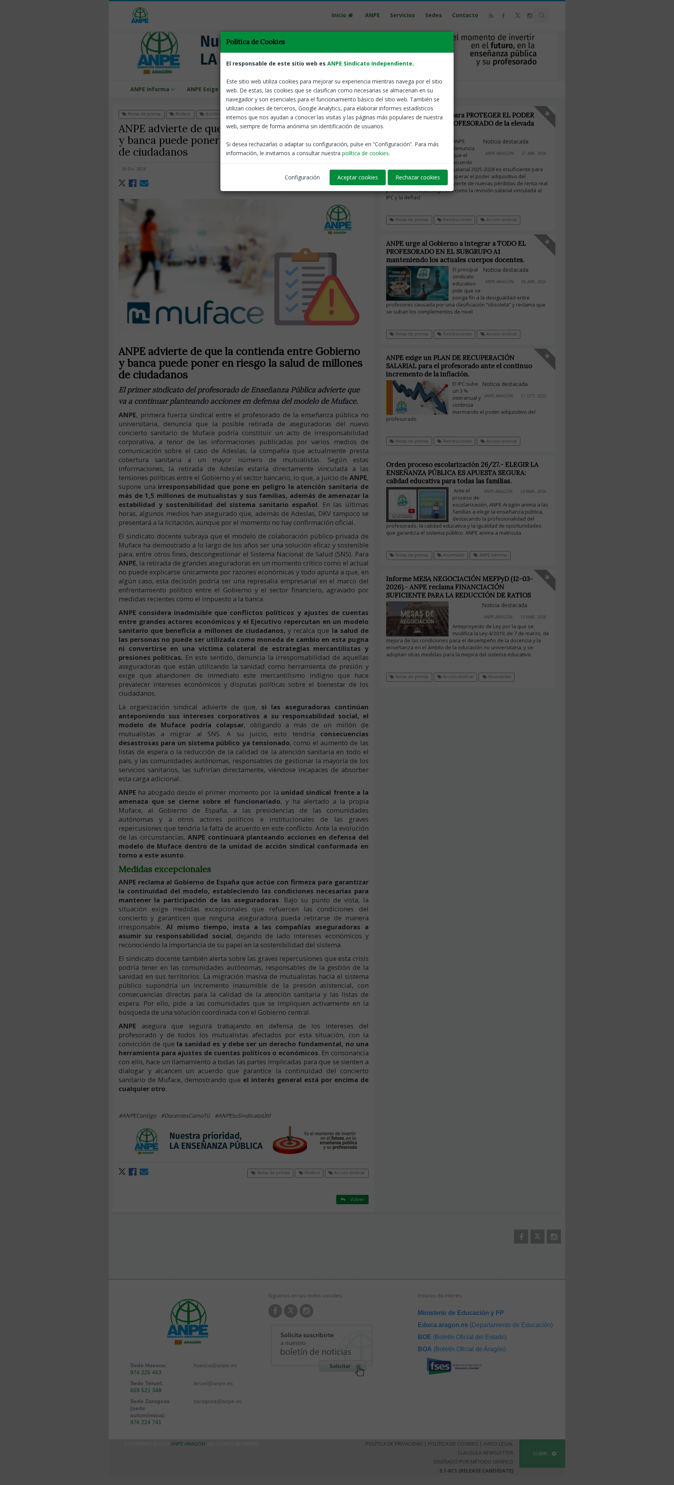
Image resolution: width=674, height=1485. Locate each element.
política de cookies (365, 153)
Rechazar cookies (418, 177)
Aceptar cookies (357, 177)
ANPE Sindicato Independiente (369, 63)
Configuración (302, 177)
